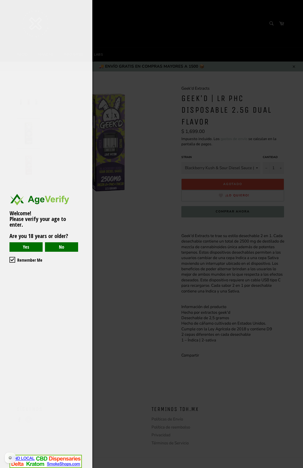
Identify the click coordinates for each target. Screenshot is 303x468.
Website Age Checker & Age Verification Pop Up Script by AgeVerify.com (297, 467)
